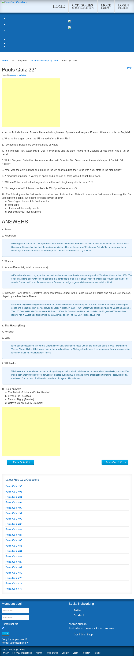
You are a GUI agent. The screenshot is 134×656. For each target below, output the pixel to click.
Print (129, 68)
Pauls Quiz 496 (13, 486)
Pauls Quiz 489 (13, 524)
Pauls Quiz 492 (13, 507)
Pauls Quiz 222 (21, 462)
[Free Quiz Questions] (14, 1)
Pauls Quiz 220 (114, 462)
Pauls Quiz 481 (13, 567)
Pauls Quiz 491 (13, 513)
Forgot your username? (15, 642)
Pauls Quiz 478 (13, 583)
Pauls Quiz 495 (13, 491)
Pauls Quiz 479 (13, 578)
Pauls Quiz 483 (13, 556)
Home (5, 60)
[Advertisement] (31, 102)
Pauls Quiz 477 (13, 588)
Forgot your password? (14, 639)
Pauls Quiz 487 (13, 534)
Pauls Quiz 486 (13, 540)
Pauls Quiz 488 (13, 529)
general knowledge (18, 74)
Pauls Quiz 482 (13, 561)
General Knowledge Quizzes (44, 60)
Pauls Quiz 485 (13, 545)
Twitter (77, 610)
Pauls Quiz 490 (13, 518)
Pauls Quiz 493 (13, 502)
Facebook (79, 615)
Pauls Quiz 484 (13, 551)
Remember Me (10, 624)
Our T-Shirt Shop (83, 634)
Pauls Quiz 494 (13, 497)
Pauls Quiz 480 (13, 572)
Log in (6, 633)
